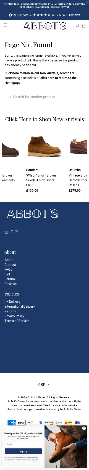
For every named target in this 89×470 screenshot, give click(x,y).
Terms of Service (17, 321)
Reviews (11, 284)
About (9, 260)
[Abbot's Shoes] (44, 26)
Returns (10, 311)
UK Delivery (13, 302)
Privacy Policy (14, 316)
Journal (10, 279)
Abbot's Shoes (36, 397)
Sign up (23, 451)
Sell (7, 274)
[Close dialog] (84, 428)
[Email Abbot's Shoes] (6, 233)
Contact (10, 265)
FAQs (8, 269)
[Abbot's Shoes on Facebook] (11, 233)
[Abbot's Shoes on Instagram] (16, 233)
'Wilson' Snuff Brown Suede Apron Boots (41, 180)
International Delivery (20, 306)
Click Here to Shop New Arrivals (44, 119)
